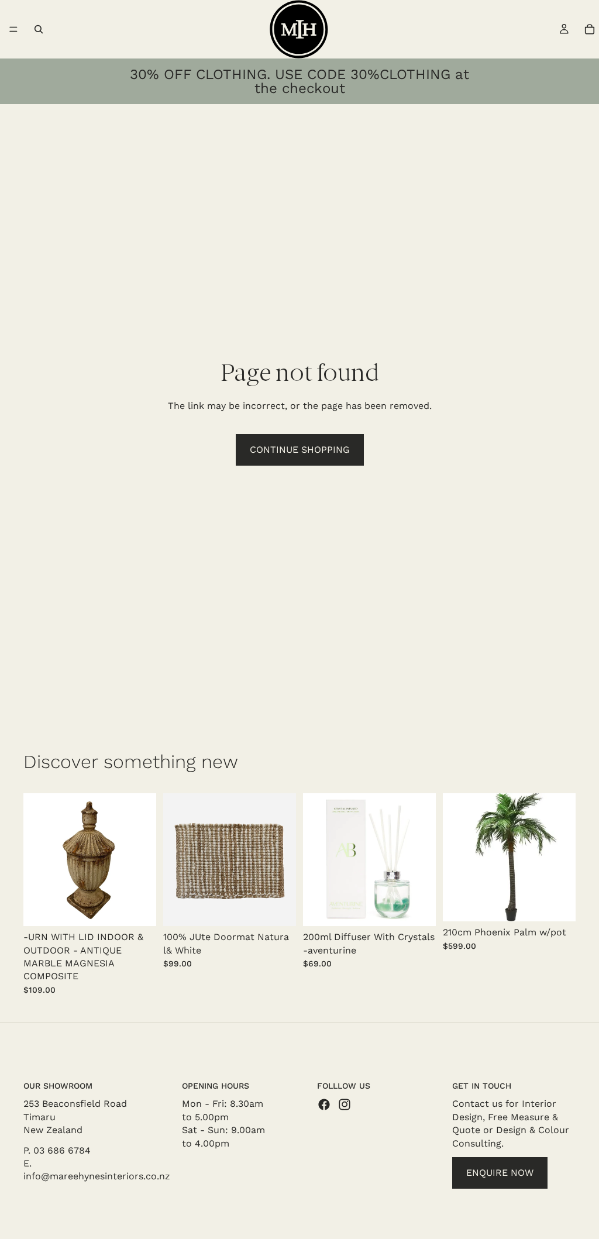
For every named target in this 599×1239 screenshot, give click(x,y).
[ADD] (138, 907)
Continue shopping (300, 449)
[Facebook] (324, 1105)
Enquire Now (499, 1172)
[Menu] (13, 29)
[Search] (38, 29)
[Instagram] (345, 1105)
